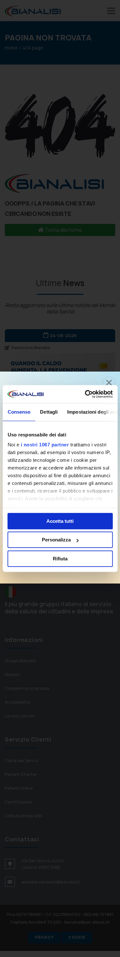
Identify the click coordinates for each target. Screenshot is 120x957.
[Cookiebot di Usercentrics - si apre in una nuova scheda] (85, 394)
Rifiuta (60, 558)
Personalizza (56, 539)
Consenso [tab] (18, 412)
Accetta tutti (60, 521)
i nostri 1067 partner (44, 444)
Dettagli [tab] (49, 412)
